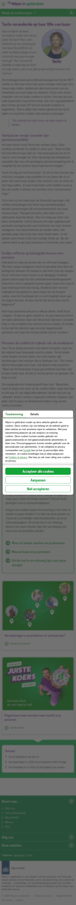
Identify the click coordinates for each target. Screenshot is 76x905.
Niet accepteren (38, 488)
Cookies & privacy (17, 457)
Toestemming (14, 414)
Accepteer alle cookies (38, 471)
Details (34, 414)
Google (27, 450)
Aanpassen (38, 480)
